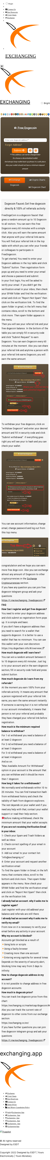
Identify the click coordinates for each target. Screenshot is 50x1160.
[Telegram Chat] (35, 150)
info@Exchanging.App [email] (15, 1112)
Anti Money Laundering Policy (18, 1107)
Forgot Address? (13, 145)
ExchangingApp (13, 1126)
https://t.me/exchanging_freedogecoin (22, 600)
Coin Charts (11, 15)
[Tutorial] (30, 150)
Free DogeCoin (12, 1099)
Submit (18, 150)
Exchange (11, 18)
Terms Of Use (12, 1105)
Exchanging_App (13, 1115)
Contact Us (11, 9)
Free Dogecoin (12, 12)
